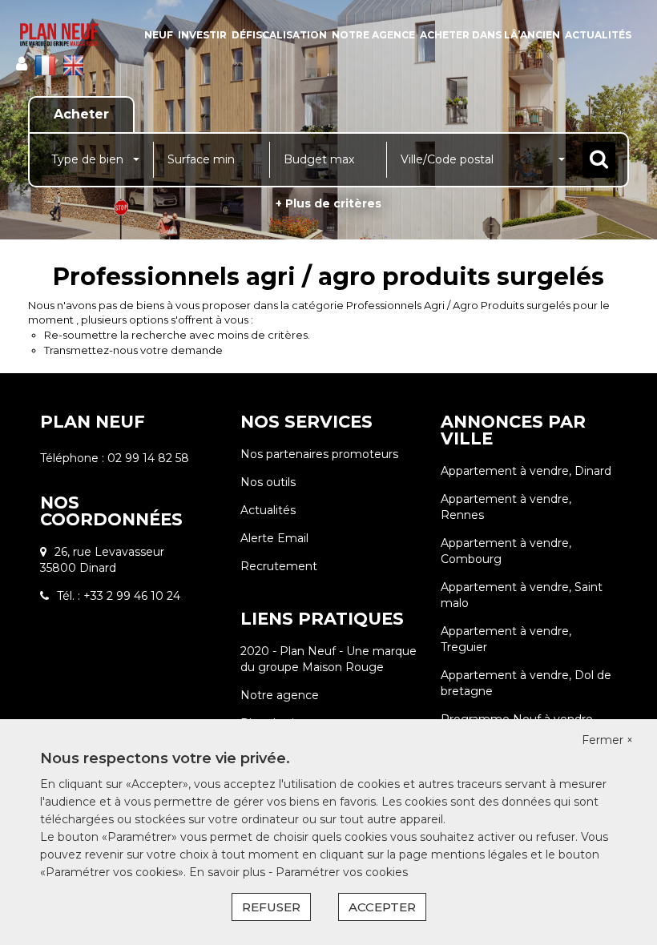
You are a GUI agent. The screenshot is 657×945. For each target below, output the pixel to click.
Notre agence (373, 35)
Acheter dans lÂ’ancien (490, 35)
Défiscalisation (279, 35)
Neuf (158, 35)
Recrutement (278, 566)
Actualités (598, 35)
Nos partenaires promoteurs (319, 454)
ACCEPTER (382, 907)
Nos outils (268, 482)
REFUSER (271, 907)
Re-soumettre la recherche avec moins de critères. (177, 334)
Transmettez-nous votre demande (133, 350)
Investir (202, 35)
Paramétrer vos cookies (342, 872)
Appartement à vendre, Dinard (526, 471)
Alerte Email (274, 538)
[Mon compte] (21, 64)
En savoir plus (228, 872)
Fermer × (607, 740)
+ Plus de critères (328, 203)
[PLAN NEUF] (59, 34)
